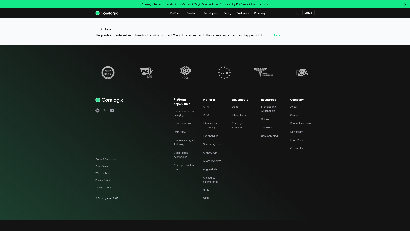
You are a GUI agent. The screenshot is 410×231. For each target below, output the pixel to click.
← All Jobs (104, 29)
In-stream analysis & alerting (184, 142)
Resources (268, 99)
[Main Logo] (106, 12)
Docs (235, 106)
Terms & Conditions (105, 159)
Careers (294, 115)
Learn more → (259, 4)
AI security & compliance (210, 179)
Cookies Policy (103, 187)
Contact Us (296, 148)
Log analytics (210, 135)
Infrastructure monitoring (210, 125)
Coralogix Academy (237, 125)
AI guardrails (210, 169)
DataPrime (180, 131)
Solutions (192, 13)
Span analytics (211, 144)
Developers (210, 13)
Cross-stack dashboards (181, 154)
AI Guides (266, 127)
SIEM (206, 190)
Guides (265, 119)
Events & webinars (300, 123)
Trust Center (102, 166)
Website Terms (103, 173)
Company (259, 13)
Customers (243, 13)
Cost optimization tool (184, 167)
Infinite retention (183, 123)
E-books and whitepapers (268, 108)
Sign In (308, 12)
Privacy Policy (102, 180)
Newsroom (296, 131)
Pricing (227, 13)
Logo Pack (296, 140)
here (277, 35)
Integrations (239, 115)
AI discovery (210, 152)
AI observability (212, 161)
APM (206, 106)
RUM (206, 115)
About (293, 106)
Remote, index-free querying (185, 113)
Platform (175, 13)
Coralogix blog (269, 135)
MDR (206, 198)
